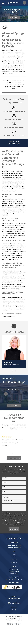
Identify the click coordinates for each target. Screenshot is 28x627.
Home (14, 554)
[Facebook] (15, 609)
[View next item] (15, 371)
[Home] (13, 3)
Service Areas (14, 560)
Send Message (14, 529)
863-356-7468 (14, 144)
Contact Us (13, 17)
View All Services (13, 405)
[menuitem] (7, 620)
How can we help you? (7, 505)
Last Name (4, 482)
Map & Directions (14, 573)
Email (3, 491)
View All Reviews (13, 458)
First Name (4, 477)
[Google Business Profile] (12, 609)
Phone (3, 486)
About (14, 557)
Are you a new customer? (8, 500)
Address (4, 496)
